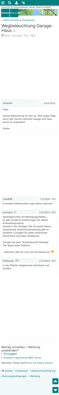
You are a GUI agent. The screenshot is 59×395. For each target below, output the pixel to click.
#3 (53, 260)
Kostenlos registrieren (15, 357)
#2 (53, 212)
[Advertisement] (29, 69)
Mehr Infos (34, 357)
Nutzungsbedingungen (14, 376)
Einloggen (10, 353)
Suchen (8, 370)
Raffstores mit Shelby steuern (37, 362)
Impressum (22, 370)
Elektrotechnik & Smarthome (19, 20)
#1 (54, 199)
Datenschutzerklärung (43, 370)
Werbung (35, 376)
